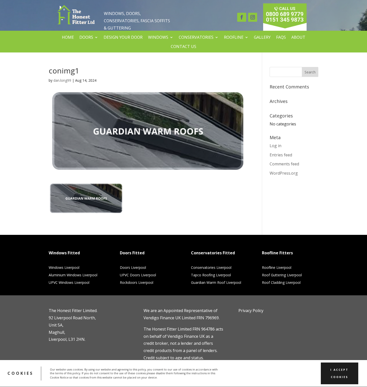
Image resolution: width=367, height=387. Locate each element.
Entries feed (281, 155)
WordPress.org (284, 173)
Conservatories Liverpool (211, 268)
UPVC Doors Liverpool (138, 275)
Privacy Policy (250, 310)
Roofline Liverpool (276, 268)
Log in (275, 145)
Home (68, 37)
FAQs (281, 37)
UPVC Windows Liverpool (69, 283)
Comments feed (284, 164)
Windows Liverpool (64, 268)
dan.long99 (62, 80)
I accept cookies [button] (339, 373)
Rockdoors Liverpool (136, 283)
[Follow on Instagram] (252, 17)
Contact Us (183, 46)
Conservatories (196, 37)
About (298, 37)
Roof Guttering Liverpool (282, 275)
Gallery (262, 37)
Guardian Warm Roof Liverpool (216, 283)
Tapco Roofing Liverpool (211, 275)
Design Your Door (123, 37)
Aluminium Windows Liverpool (73, 275)
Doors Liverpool (133, 268)
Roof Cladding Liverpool (281, 283)
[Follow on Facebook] (241, 17)
